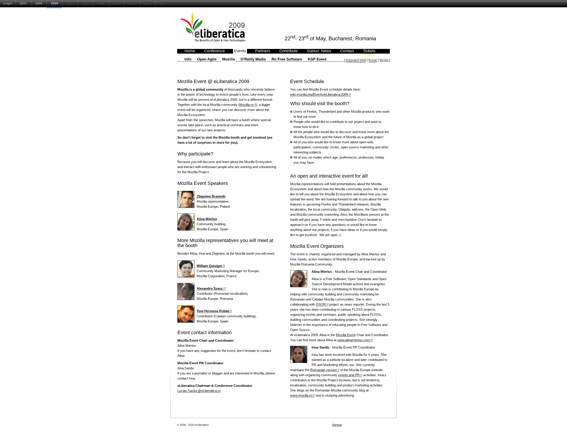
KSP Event (317, 59)
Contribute (288, 51)
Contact (347, 51)
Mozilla (228, 59)
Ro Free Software (287, 59)
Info (187, 59)
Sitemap (337, 424)
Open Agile (206, 59)
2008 (38, 3)
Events (240, 51)
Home (189, 51)
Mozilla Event (345, 335)
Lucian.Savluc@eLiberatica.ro (199, 391)
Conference (214, 51)
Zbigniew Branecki (211, 196)
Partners (262, 51)
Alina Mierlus (207, 219)
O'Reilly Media (253, 59)
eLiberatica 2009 (356, 60)
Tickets (369, 51)
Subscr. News (319, 51)
